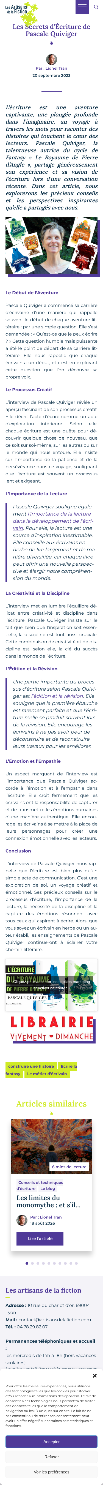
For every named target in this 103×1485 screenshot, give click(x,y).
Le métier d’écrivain (47, 1073)
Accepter (51, 1441)
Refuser (51, 1456)
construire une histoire (31, 1066)
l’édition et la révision (57, 696)
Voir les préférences (51, 1472)
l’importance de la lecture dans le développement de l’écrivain (53, 521)
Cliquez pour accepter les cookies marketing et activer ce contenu (51, 984)
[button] (95, 1375)
